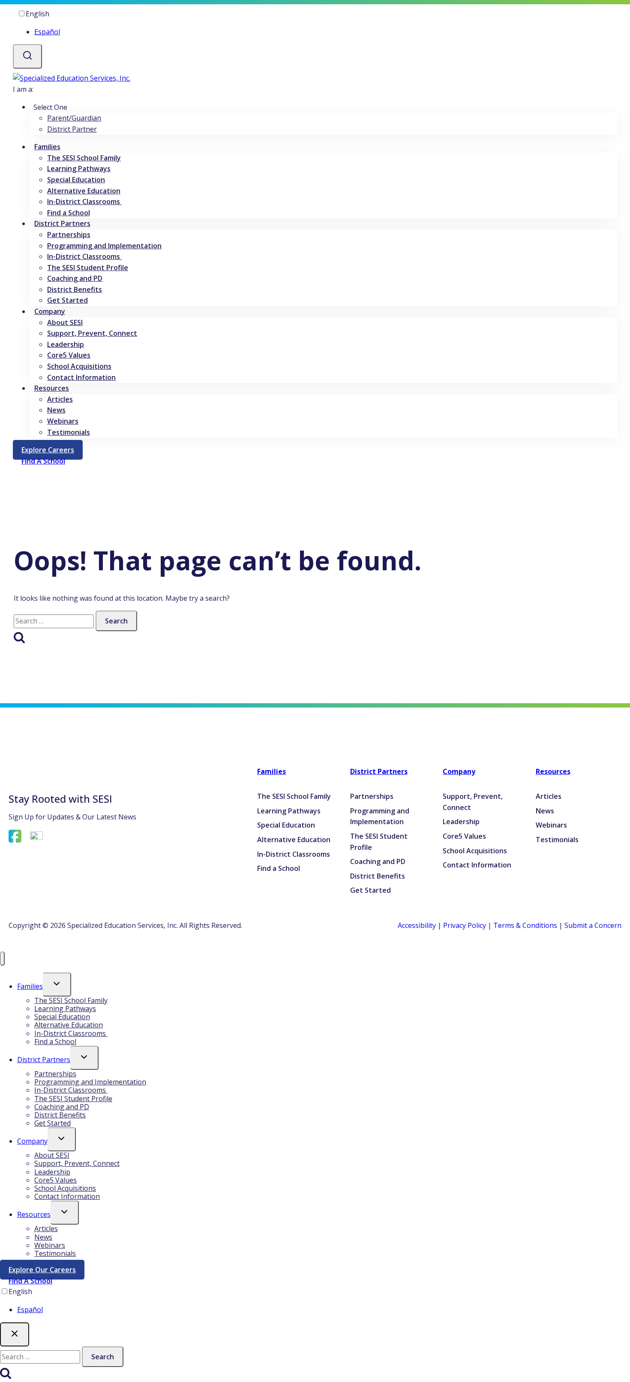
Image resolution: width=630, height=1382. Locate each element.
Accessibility (417, 925)
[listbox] (315, 23)
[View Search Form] (27, 56)
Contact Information (81, 377)
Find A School (30, 1281)
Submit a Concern (592, 925)
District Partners (379, 771)
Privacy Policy (464, 925)
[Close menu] (2, 958)
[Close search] (14, 1334)
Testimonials (68, 432)
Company (459, 771)
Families (271, 771)
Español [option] (47, 31)
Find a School (68, 212)
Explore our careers (46, 1272)
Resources (553, 771)
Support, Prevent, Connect (92, 333)
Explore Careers (52, 451)
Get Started (67, 300)
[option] (323, 32)
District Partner (72, 129)
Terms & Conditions (525, 925)
